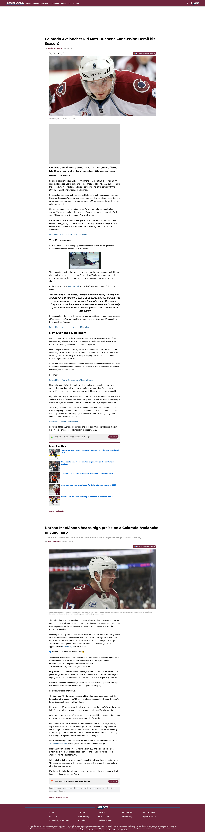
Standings (54, 3)
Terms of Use (103, 816)
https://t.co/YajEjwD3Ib (59, 664)
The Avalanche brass (58, 744)
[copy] (62, 53)
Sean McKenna (54, 541)
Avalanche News (62, 797)
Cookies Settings (105, 820)
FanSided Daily (148, 812)
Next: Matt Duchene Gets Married (63, 422)
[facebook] (191, 3)
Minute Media (37, 826)
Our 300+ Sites (127, 812)
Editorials (59, 511)
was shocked (73, 286)
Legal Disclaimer (149, 816)
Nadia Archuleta (55, 48)
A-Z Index (82, 820)
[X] (187, 3)
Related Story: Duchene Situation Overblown (68, 234)
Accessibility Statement (59, 820)
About (51, 812)
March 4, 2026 (84, 666)
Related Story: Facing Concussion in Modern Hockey (71, 380)
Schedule (44, 3)
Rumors (36, 3)
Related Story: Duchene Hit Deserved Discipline (69, 327)
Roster (63, 3)
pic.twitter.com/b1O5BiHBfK (81, 664)
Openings (82, 812)
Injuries (71, 3)
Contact (101, 812)
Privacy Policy (83, 816)
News (28, 3)
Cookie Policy (126, 816)
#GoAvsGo (94, 661)
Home (51, 511)
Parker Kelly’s (68, 646)
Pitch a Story (54, 816)
